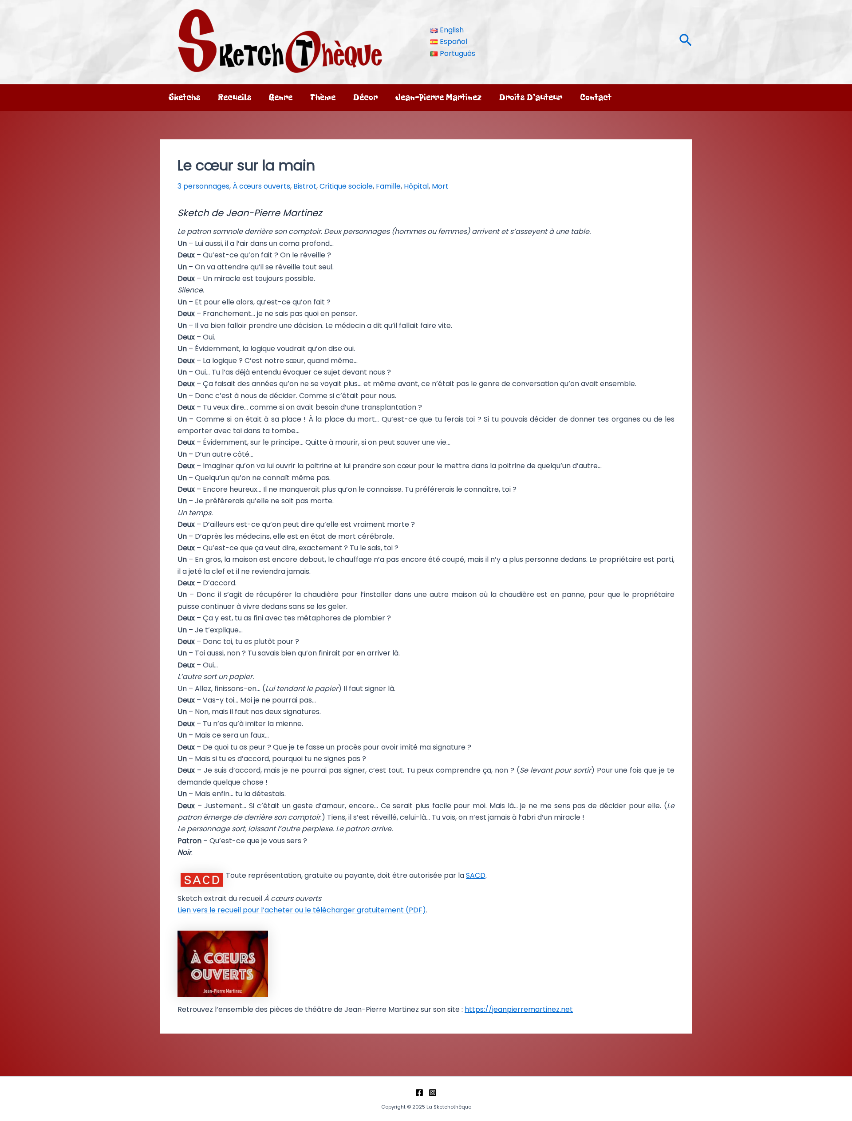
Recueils (234, 97)
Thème (322, 97)
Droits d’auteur (530, 97)
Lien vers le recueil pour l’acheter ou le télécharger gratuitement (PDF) (302, 910)
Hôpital (416, 186)
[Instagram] (433, 1093)
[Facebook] (419, 1093)
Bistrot (304, 186)
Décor (365, 97)
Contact (595, 97)
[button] (685, 42)
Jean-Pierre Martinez (438, 97)
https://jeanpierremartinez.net (519, 1009)
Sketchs (184, 97)
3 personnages (203, 186)
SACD (475, 875)
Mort (440, 186)
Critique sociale (346, 186)
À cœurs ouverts (261, 186)
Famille (388, 186)
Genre (280, 97)
